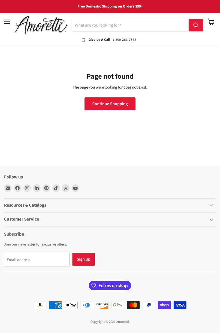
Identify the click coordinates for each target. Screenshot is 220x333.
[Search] (196, 25)
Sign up (83, 259)
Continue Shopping (110, 104)
